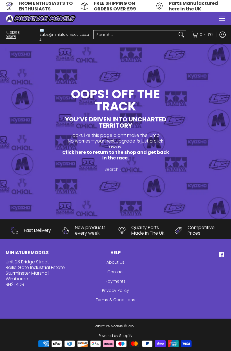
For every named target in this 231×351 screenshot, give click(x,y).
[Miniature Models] (41, 18)
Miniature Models (108, 326)
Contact (115, 272)
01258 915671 (13, 34)
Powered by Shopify (115, 335)
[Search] (181, 34)
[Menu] (222, 18)
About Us (115, 262)
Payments (115, 281)
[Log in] (222, 34)
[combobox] (135, 34)
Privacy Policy (115, 290)
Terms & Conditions (115, 300)
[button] (221, 254)
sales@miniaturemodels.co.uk (64, 36)
